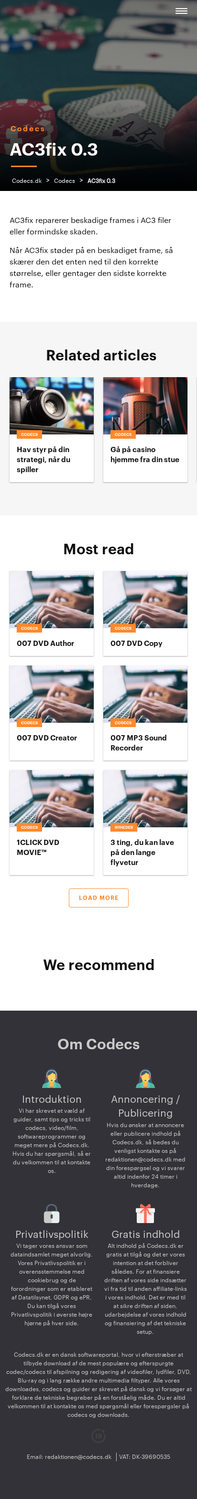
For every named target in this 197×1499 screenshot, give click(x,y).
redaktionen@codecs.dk (138, 1159)
